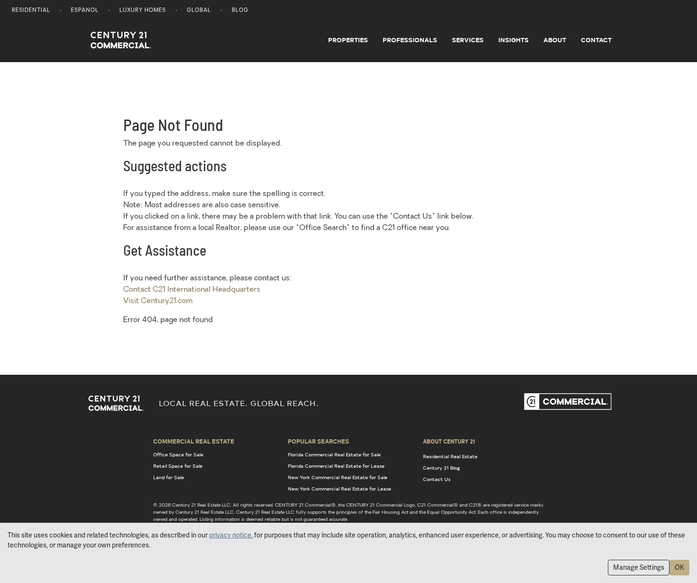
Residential (31, 10)
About (554, 40)
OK (679, 567)
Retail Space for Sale (177, 466)
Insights (513, 40)
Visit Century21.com (158, 301)
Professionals (410, 40)
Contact (596, 40)
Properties (348, 40)
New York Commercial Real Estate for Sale (337, 477)
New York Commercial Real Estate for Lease (339, 488)
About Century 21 (449, 441)
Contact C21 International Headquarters (191, 290)
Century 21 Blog (441, 467)
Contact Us (436, 479)
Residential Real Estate (450, 456)
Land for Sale (168, 477)
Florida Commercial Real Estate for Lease (336, 466)
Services (468, 40)
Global (199, 10)
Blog (240, 10)
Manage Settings (638, 567)
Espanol (85, 10)
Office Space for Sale (178, 454)
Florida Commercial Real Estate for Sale (334, 454)
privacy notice (230, 535)
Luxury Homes (142, 10)
